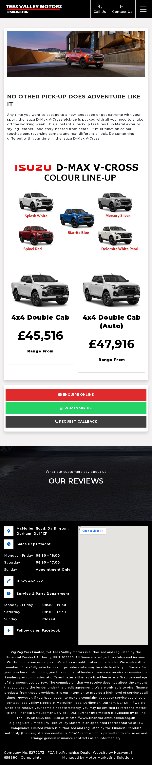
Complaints (31, 757)
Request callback (77, 421)
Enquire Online (78, 395)
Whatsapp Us (77, 408)
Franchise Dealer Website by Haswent (96, 753)
